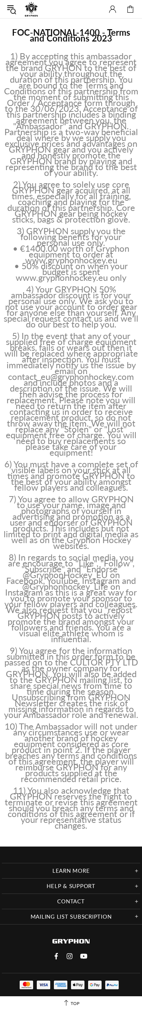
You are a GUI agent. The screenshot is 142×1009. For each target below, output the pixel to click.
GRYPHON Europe (31, 9)
